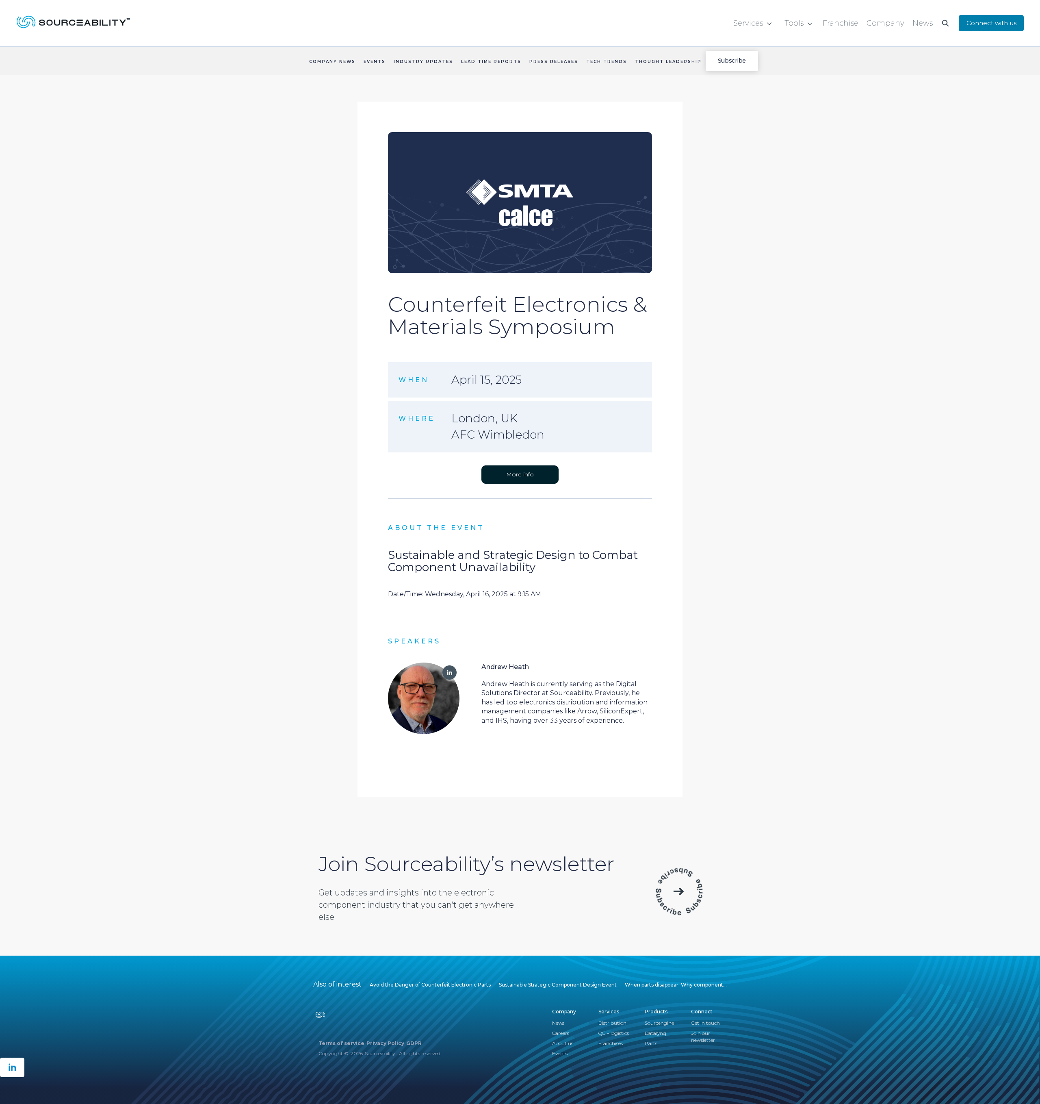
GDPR (414, 1043)
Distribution (612, 1023)
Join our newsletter (703, 1036)
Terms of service (341, 1043)
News (558, 1023)
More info (520, 474)
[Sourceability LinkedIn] (12, 1067)
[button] (752, 23)
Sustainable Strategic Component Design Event (558, 985)
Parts (651, 1043)
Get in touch (705, 1023)
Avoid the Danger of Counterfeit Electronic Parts (430, 985)
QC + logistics (613, 1033)
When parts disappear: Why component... (676, 985)
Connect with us (991, 23)
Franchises (610, 1043)
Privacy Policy (385, 1043)
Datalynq (655, 1033)
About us (562, 1043)
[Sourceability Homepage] (67, 23)
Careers (560, 1033)
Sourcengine (659, 1023)
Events (560, 1053)
